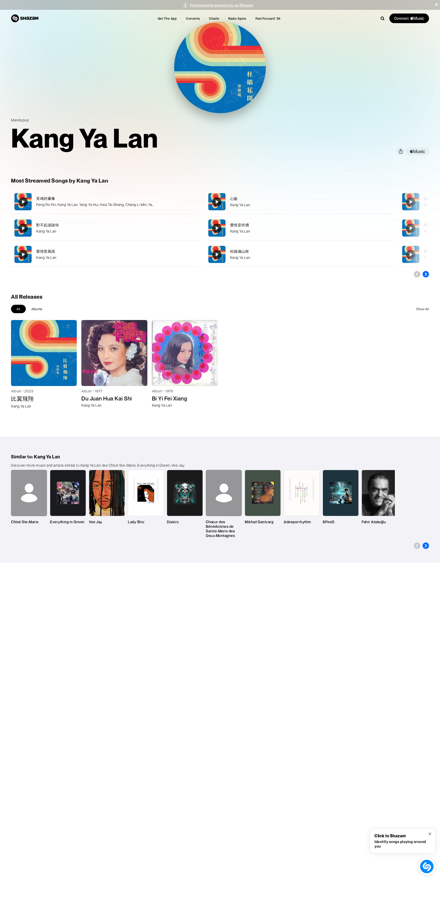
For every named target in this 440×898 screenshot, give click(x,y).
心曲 (234, 198)
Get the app (167, 18)
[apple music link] (417, 152)
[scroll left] (417, 274)
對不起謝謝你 (47, 225)
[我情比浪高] (410, 228)
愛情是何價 (239, 225)
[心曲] (299, 202)
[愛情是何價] (299, 228)
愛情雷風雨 (45, 251)
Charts (214, 18)
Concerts (193, 18)
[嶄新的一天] (410, 254)
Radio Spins (237, 18)
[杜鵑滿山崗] (299, 254)
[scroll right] (426, 274)
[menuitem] (167, 18)
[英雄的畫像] (105, 202)
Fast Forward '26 (268, 18)
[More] (173, 202)
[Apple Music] (19, 414)
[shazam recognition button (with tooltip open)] (426, 866)
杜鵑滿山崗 (239, 251)
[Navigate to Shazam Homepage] (24, 18)
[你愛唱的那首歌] (410, 201)
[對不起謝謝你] (105, 228)
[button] (436, 4)
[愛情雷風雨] (105, 254)
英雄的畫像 (45, 198)
